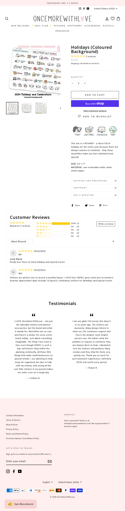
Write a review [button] (105, 223)
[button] (78, 56)
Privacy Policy (12, 429)
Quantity (77, 77)
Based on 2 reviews (20, 225)
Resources (62, 31)
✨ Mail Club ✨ (42, 26)
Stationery (75, 26)
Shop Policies (12, 424)
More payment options (95, 110)
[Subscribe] (50, 461)
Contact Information (15, 415)
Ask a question (83, 195)
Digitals (108, 26)
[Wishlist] (112, 18)
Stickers (59, 26)
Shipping (75, 63)
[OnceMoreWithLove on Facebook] (14, 471)
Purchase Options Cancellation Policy (22, 438)
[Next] (59, 108)
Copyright (80, 188)
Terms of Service (13, 420)
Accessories (92, 26)
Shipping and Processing (90, 181)
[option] (62, 3)
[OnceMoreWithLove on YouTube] (20, 471)
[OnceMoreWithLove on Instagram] (8, 471)
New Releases (20, 26)
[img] (26, 251)
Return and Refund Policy (17, 434)
